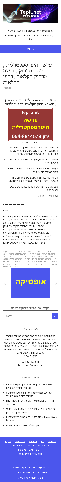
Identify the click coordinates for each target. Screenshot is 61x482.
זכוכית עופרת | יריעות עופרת (30, 453)
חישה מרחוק (47, 251)
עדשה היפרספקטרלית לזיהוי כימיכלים (17, 259)
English (8, 441)
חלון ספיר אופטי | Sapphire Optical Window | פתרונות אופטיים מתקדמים (29, 386)
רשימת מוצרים (18, 445)
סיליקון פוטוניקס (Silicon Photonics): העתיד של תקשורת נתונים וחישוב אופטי (29, 394)
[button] (5, 283)
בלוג (42, 441)
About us (33, 441)
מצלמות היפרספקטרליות (13, 254)
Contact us (20, 441)
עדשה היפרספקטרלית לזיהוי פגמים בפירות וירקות (38, 261)
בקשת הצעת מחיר (25, 449)
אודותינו (31, 445)
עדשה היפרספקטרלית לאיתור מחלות (21, 256)
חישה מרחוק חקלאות (34, 251)
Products (7, 88)
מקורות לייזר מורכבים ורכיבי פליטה (22, 425)
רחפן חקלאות (8, 266)
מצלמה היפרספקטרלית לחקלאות (35, 254)
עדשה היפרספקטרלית (44, 256)
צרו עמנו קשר (43, 445)
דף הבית (39, 449)
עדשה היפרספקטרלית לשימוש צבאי (33, 264)
